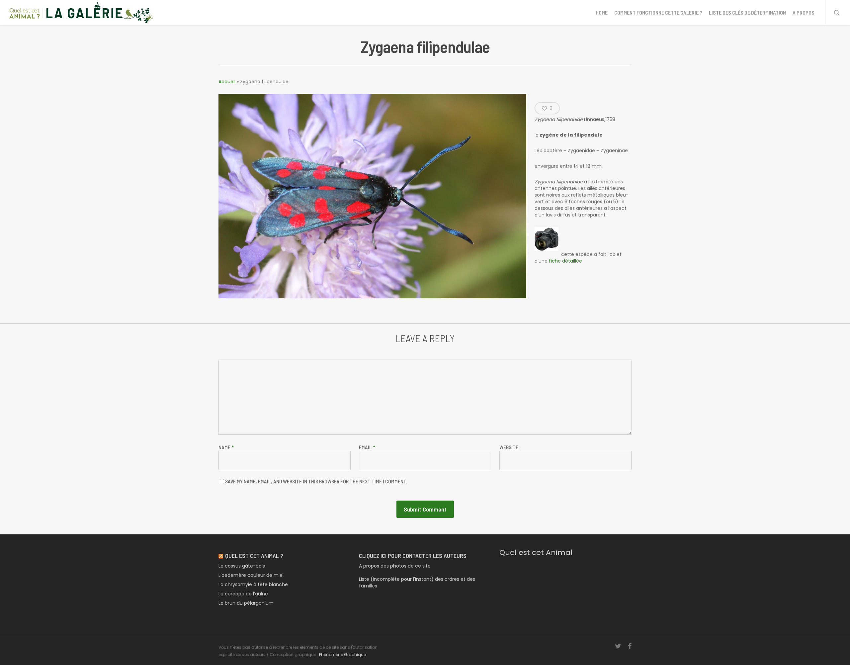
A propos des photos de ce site (395, 566)
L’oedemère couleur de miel (251, 575)
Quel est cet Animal (535, 552)
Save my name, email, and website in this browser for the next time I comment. (316, 481)
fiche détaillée (565, 261)
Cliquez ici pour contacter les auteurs (413, 555)
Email (367, 447)
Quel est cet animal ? (254, 555)
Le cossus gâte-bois (241, 566)
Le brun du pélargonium (246, 603)
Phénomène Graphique (342, 654)
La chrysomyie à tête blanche (253, 584)
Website (508, 447)
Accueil (226, 81)
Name (226, 447)
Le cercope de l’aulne (243, 593)
